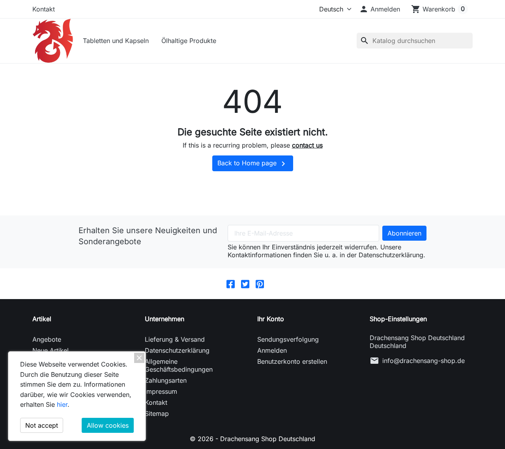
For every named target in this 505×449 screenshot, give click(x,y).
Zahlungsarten (166, 380)
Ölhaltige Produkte (188, 41)
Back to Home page (252, 163)
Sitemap (157, 413)
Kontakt (43, 9)
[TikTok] (274, 284)
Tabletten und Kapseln (116, 41)
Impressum (161, 391)
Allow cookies (108, 425)
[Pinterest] (260, 284)
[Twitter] (245, 284)
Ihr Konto (270, 319)
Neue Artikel (50, 350)
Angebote (46, 339)
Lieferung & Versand (175, 339)
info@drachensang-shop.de (423, 361)
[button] (379, 9)
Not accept (41, 425)
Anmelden (272, 350)
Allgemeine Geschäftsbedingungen (179, 365)
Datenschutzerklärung (177, 350)
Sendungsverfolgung (288, 339)
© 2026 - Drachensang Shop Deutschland (252, 439)
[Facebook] (230, 284)
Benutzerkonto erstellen (292, 361)
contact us (307, 145)
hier (62, 404)
